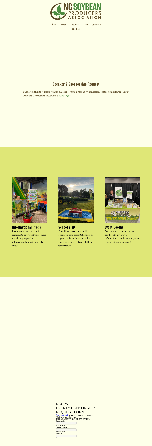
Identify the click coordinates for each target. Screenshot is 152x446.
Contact (76, 28)
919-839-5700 (65, 95)
